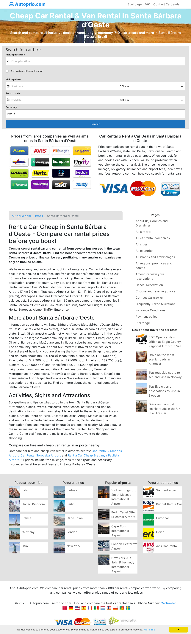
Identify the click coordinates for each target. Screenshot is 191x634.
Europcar (162, 518)
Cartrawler (168, 603)
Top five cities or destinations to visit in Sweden (164, 391)
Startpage (135, 4)
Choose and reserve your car (156, 291)
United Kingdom (33, 504)
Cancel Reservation (149, 285)
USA (25, 546)
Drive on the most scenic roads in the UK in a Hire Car (164, 408)
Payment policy (146, 316)
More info (149, 629)
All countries (144, 251)
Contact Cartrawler (167, 4)
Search (95, 124)
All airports (143, 232)
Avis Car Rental (167, 546)
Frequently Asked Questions (155, 304)
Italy (25, 490)
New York (73, 546)
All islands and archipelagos (155, 257)
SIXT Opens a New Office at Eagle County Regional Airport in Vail (165, 341)
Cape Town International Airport (120, 530)
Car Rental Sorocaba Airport (41, 455)
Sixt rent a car (166, 490)
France (26, 518)
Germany (28, 532)
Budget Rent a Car (169, 504)
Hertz (160, 532)
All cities (142, 244)
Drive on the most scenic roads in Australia (161, 359)
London (72, 532)
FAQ (147, 4)
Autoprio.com (30, 4)
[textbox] (95, 61)
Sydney (72, 490)
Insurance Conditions (150, 310)
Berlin (70, 504)
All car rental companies (153, 238)
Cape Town (75, 518)
